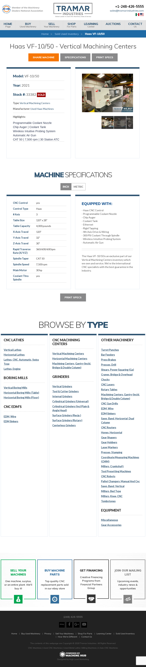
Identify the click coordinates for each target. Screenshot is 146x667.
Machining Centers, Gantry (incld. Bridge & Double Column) (71, 365)
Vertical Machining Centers (35, 103)
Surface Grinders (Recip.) (66, 415)
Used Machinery (28, 25)
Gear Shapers (109, 437)
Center (91, 25)
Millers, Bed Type (111, 491)
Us (135, 25)
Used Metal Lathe (72, 648)
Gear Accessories (111, 525)
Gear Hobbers (109, 442)
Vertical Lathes (12, 349)
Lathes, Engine (12, 368)
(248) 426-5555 (73, 616)
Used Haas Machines (42, 108)
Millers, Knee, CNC (111, 496)
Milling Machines (89, 648)
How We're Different (67, 636)
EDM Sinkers (11, 421)
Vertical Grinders (62, 386)
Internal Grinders (62, 396)
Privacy (47, 633)
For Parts (71, 25)
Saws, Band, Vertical (112, 486)
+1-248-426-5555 (129, 6)
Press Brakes (108, 359)
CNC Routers (108, 427)
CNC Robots (108, 476)
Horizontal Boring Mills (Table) (21, 392)
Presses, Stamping (111, 452)
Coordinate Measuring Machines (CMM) (120, 459)
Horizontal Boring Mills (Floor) (21, 397)
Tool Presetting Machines (116, 471)
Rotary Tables (109, 389)
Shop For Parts (85, 633)
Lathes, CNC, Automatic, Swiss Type (21, 361)
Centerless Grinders (64, 425)
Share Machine (43, 57)
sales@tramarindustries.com (127, 10)
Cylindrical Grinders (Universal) (70, 401)
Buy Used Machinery (30, 633)
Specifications (75, 57)
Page (8, 25)
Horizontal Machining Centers (69, 358)
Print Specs (104, 57)
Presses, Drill (108, 364)
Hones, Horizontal (111, 432)
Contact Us (86, 636)
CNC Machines (35, 648)
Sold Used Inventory (67, 34)
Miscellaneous (109, 520)
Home (45, 34)
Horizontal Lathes (14, 354)
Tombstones (108, 501)
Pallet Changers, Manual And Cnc (120, 481)
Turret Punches (110, 349)
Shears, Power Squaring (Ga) (117, 369)
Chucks (105, 379)
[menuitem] (8, 25)
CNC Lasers (107, 384)
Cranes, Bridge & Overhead (117, 374)
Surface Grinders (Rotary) (67, 420)
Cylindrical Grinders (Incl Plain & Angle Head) (70, 408)
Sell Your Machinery (64, 633)
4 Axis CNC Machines (108, 648)
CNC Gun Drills (109, 403)
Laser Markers (109, 447)
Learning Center (104, 633)
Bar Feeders (108, 354)
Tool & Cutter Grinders (65, 391)
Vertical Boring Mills (15, 387)
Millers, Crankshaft (112, 466)
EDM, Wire (10, 416)
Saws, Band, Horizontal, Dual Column (117, 420)
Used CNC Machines (53, 648)
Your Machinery (51, 25)
